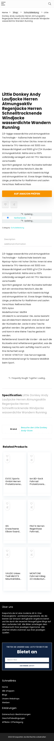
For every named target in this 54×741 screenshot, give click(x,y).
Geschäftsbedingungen (13, 718)
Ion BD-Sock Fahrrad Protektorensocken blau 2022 (38, 483)
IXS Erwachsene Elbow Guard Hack (12, 530)
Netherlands (20, 217)
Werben (6, 702)
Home (5, 12)
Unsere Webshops (10, 698)
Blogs (4, 694)
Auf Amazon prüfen (27, 193)
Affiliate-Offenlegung (12, 722)
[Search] (49, 4)
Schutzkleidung (31, 12)
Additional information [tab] (15, 244)
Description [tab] (9, 239)
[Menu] (3, 4)
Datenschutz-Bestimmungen (16, 714)
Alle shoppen (8, 690)
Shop (15, 12)
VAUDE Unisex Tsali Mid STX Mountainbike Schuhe (12, 577)
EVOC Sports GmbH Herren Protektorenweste (13, 483)
